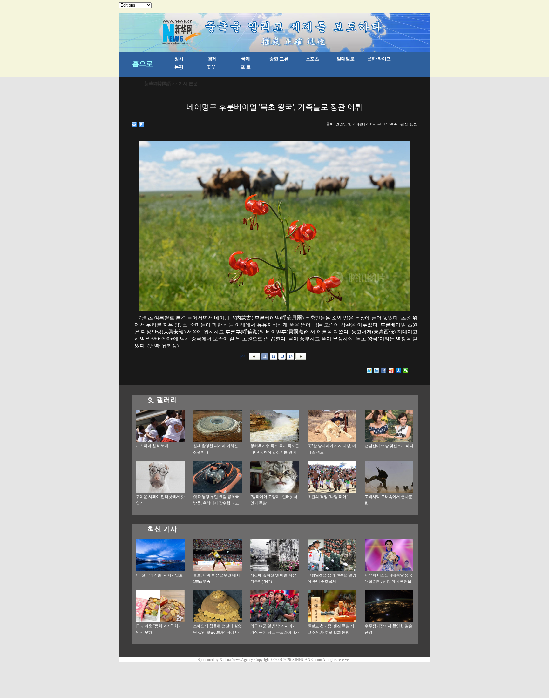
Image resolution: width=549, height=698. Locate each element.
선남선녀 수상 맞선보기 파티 (389, 446)
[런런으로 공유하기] (398, 370)
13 (282, 356)
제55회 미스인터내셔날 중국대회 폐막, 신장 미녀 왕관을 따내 (388, 581)
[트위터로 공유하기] (376, 370)
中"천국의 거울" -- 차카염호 (159, 575)
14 (291, 356)
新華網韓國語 (157, 83)
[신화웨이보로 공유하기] (369, 370)
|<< (242, 356)
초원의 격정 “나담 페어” (328, 496)
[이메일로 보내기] (134, 124)
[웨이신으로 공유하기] (406, 370)
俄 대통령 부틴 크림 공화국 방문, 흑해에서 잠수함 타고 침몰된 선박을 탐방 (216, 503)
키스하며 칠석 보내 (152, 446)
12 (273, 356)
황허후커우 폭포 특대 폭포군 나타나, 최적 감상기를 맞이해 (274, 452)
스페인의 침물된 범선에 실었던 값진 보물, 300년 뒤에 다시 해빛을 (217, 632)
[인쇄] (141, 124)
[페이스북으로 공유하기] (384, 370)
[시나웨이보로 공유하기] (391, 370)
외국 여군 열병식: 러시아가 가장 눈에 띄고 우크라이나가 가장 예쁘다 (274, 632)
